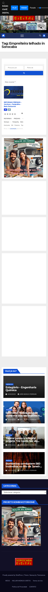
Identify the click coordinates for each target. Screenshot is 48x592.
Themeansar (41, 575)
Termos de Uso (38, 581)
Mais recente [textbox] (9, 82)
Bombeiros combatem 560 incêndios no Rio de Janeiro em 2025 (24, 466)
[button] (40, 36)
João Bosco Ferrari (28, 394)
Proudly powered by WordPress (13, 575)
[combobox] (10, 82)
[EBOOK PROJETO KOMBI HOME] (23, 158)
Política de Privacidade (19, 587)
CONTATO (32, 587)
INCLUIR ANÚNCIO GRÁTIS (21, 581)
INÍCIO (7, 581)
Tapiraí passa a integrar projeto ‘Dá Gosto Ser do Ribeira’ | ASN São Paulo (21, 441)
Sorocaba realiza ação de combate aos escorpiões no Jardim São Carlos (23, 415)
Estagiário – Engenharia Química (21, 389)
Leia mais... (13, 128)
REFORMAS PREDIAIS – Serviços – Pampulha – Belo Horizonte (12, 104)
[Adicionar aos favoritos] (22, 113)
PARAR (24, 8)
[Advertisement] (24, 198)
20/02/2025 (12, 394)
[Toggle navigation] (22, 36)
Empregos (9, 384)
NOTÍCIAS (9, 409)
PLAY (15, 8)
